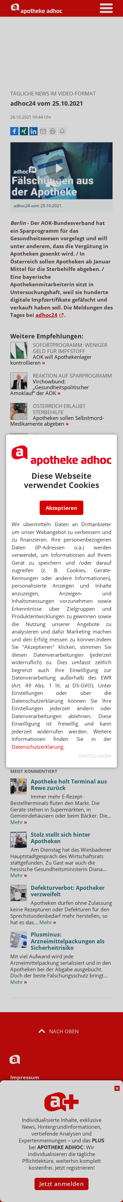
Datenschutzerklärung (37, 746)
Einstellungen (95, 756)
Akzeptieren (61, 507)
